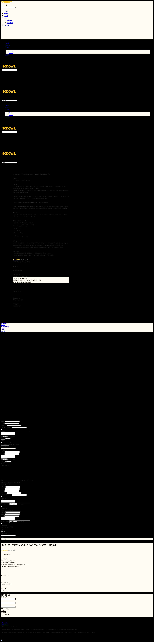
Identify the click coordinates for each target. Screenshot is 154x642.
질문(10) (3, 330)
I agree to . (15, 431)
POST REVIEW (4, 446)
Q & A (6, 16)
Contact (10, 23)
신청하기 (3, 610)
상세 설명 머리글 (5, 323)
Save (11, 510)
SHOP (6, 11)
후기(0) (2, 328)
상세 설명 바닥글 (5, 326)
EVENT (6, 25)
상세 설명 (3, 325)
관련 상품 (3, 331)
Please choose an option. (20, 276)
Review (6, 13)
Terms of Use (5, 622)
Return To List (5, 510)
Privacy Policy (5, 624)
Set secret (4, 508)
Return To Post (5, 527)
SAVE (2, 440)
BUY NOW (3, 539)
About (9, 20)
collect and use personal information (18, 431)
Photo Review (7, 442)
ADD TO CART (5, 590)
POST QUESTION (5, 484)
